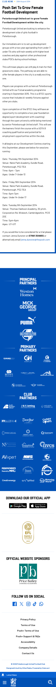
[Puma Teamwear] (28, 321)
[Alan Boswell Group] (9, 406)
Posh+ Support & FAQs (28, 636)
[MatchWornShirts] (28, 457)
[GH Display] (28, 359)
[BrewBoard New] (47, 457)
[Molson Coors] (47, 406)
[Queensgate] (47, 433)
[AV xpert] (9, 457)
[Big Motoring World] (47, 480)
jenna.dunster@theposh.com (35, 239)
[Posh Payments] (9, 469)
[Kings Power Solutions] (28, 335)
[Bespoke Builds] (47, 373)
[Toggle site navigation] (4, 682)
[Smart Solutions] (9, 373)
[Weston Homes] (28, 291)
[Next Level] (28, 373)
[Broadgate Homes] (28, 470)
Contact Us (28, 653)
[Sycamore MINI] (37, 385)
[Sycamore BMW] (18, 385)
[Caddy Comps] (47, 421)
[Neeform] (9, 445)
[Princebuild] (9, 359)
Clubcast (46, 668)
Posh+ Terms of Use (28, 630)
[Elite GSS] (9, 421)
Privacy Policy (28, 619)
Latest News (12, 675)
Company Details (28, 647)
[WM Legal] (9, 433)
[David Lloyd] (28, 421)
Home (2, 675)
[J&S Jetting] (28, 406)
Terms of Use (28, 625)
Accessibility (28, 641)
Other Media (27, 668)
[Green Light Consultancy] (28, 433)
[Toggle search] (50, 682)
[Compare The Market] (47, 359)
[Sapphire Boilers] (28, 445)
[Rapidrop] (47, 470)
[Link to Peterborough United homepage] (14, 682)
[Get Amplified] (28, 480)
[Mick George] (28, 306)
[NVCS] (47, 445)
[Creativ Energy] (9, 480)
